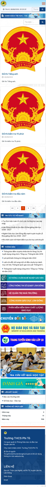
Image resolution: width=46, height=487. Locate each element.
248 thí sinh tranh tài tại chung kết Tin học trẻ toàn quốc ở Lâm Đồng (21, 239)
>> (34, 208)
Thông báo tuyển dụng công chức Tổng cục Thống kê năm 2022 (22, 270)
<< (12, 208)
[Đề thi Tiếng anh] (23, 49)
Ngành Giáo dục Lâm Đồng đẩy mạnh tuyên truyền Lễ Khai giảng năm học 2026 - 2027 (22, 227)
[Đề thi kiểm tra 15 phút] (23, 109)
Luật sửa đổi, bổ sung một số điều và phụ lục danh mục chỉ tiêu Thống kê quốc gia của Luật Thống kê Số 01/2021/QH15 (23, 263)
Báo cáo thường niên (11, 397)
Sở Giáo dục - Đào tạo (12, 401)
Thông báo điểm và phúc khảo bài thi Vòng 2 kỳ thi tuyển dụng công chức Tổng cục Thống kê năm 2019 (22, 252)
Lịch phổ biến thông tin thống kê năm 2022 (19, 258)
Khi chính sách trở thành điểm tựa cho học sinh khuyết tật (23, 233)
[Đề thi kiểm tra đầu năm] (23, 168)
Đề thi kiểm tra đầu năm (13, 194)
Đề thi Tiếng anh (10, 74)
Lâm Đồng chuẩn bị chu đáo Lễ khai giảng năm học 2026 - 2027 (21, 221)
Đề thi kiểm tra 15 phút (13, 134)
